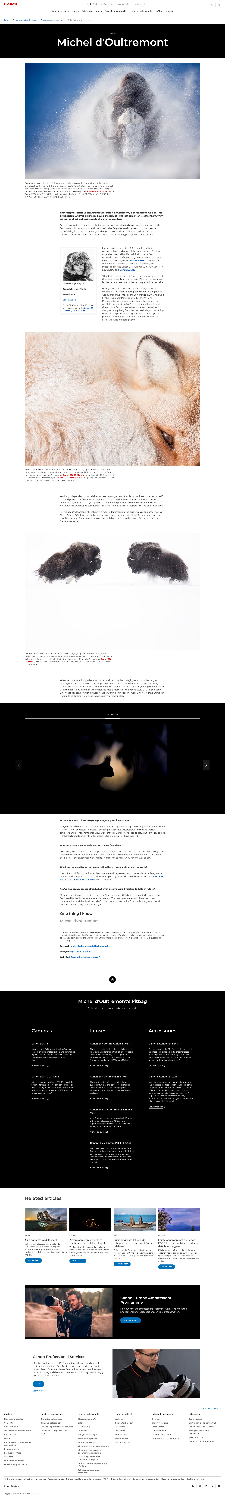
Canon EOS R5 (127, 270)
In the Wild (112, 714)
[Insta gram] (200, 1486)
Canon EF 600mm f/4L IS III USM (72, 478)
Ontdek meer (33, 1260)
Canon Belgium (11, 1486)
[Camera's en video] (70, 11)
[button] (206, 765)
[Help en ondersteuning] (154, 11)
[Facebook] (193, 1486)
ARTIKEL (28, 1235)
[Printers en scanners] (103, 11)
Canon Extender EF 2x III (163, 1076)
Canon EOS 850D (136, 260)
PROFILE (112, 33)
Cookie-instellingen (196, 1479)
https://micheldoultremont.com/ (84, 957)
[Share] (112, 979)
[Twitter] (212, 1486)
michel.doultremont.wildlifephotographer (90, 946)
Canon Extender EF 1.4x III (164, 1043)
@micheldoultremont (81, 951)
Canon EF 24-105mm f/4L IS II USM (110, 1143)
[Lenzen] (80, 11)
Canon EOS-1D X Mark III (85, 879)
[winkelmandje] (219, 5)
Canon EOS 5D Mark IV (96, 191)
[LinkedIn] (206, 1486)
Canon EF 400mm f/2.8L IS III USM (110, 1043)
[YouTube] (219, 1486)
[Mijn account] (212, 5)
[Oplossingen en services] (129, 11)
